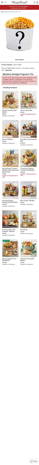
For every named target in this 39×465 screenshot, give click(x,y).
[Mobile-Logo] (19, 2)
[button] (19, 7)
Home (2, 11)
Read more (8, 70)
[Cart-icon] (37, 2)
